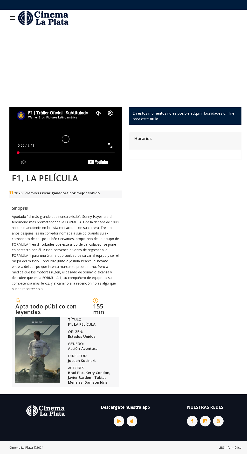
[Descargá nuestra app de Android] (119, 421)
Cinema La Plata (21, 447)
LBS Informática (230, 447)
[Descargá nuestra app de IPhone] (132, 421)
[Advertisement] (123, 62)
